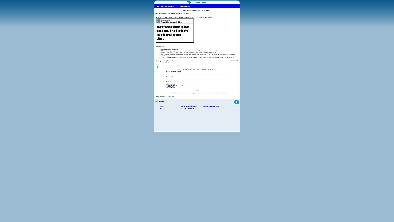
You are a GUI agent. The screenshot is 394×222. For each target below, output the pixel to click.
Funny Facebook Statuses (164, 96)
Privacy (162, 109)
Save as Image (160, 46)
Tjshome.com (197, 2)
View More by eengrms (208, 69)
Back (180, 69)
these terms (224, 93)
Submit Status (185, 6)
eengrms (166, 62)
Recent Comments (185, 13)
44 (156, 60)
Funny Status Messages (165, 6)
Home (162, 106)
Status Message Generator (174, 13)
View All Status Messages (191, 69)
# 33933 (162, 54)
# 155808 (162, 50)
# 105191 (162, 57)
